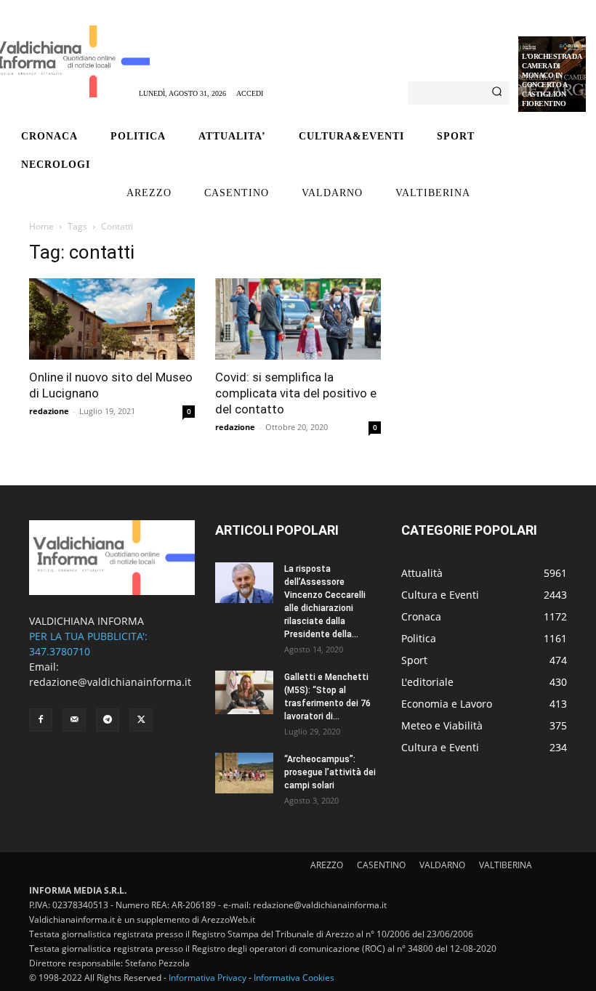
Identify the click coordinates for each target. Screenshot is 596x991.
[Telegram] (107, 720)
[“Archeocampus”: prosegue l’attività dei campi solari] (244, 773)
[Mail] (74, 720)
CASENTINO (381, 865)
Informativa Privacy (207, 977)
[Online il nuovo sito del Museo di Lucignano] (112, 319)
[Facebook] (40, 720)
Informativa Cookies (294, 977)
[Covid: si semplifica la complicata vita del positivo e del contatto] (298, 319)
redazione (49, 410)
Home (41, 226)
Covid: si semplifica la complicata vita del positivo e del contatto (295, 393)
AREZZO (326, 865)
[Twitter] (141, 720)
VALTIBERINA (505, 865)
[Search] (497, 93)
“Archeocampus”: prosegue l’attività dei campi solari (330, 772)
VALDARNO (442, 865)
